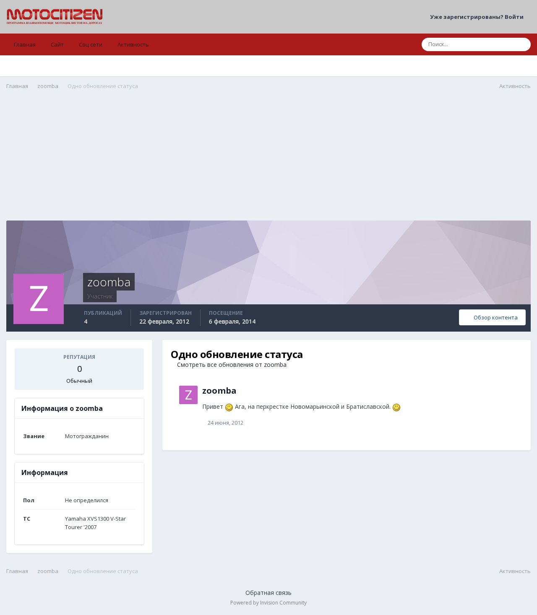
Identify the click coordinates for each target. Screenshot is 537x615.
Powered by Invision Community (268, 602)
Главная (25, 44)
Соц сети (90, 44)
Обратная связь (268, 593)
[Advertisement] (268, 162)
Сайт (57, 44)
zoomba (219, 390)
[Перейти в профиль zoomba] (188, 395)
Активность (133, 44)
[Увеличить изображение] (229, 406)
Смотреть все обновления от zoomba (231, 364)
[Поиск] (522, 44)
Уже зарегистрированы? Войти (478, 17)
